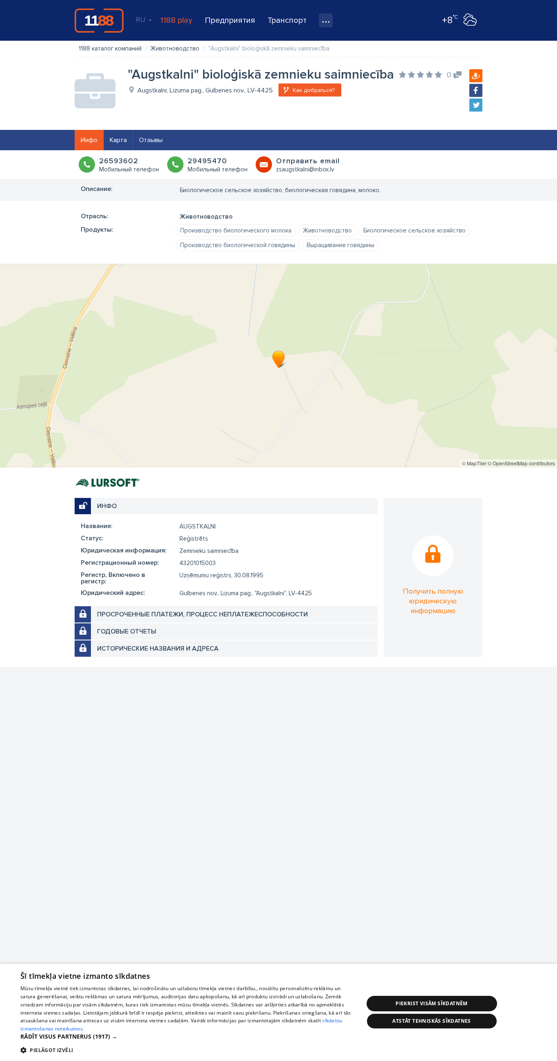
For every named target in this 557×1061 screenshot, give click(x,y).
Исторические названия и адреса (158, 648)
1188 (99, 20)
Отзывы (151, 140)
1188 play (176, 20)
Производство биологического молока (236, 230)
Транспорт (287, 20)
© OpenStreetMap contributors (521, 463)
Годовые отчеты (126, 631)
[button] (186, 1036)
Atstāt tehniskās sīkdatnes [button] (431, 1020)
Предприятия (230, 20)
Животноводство (327, 230)
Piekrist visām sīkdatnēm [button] (432, 1003)
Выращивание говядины (340, 245)
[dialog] (278, 1012)
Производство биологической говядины (237, 245)
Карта (118, 140)
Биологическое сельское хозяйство (414, 230)
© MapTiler (474, 463)
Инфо (89, 140)
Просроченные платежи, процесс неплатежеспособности (202, 614)
